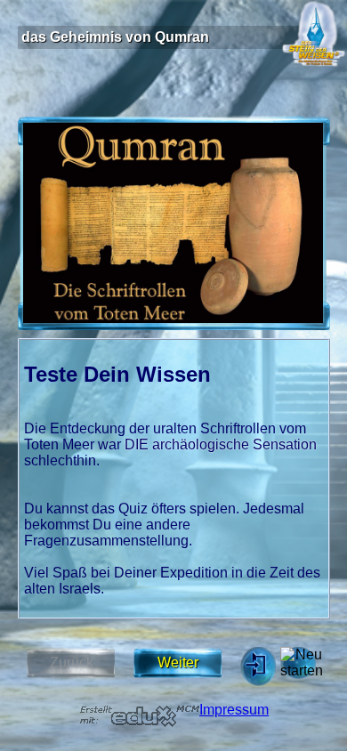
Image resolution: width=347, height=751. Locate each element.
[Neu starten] (298, 663)
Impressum (234, 709)
